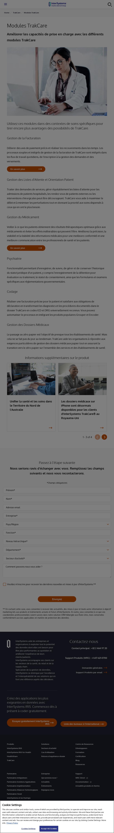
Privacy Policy (12, 823)
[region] (57, 817)
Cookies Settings (28, 828)
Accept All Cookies (49, 828)
